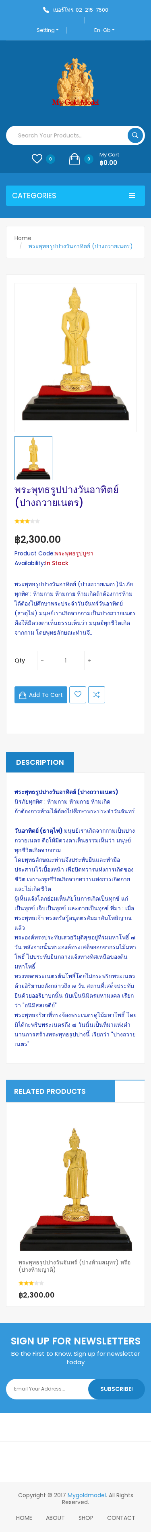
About (55, 1518)
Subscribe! (116, 1389)
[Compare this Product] (88, 1276)
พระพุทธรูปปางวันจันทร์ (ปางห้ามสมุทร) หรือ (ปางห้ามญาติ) (74, 1266)
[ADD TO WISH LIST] (77, 694)
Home (22, 238)
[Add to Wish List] (71, 1276)
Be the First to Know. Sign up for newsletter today (75, 1357)
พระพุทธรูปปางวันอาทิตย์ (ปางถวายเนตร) (81, 246)
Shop (86, 1518)
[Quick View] (75, 1181)
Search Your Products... (135, 135)
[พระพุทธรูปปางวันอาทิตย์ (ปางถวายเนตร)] (33, 458)
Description (40, 762)
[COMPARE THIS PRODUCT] (96, 694)
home (24, 1518)
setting (46, 30)
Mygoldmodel (87, 1495)
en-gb (103, 30)
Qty (19, 660)
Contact (121, 1518)
